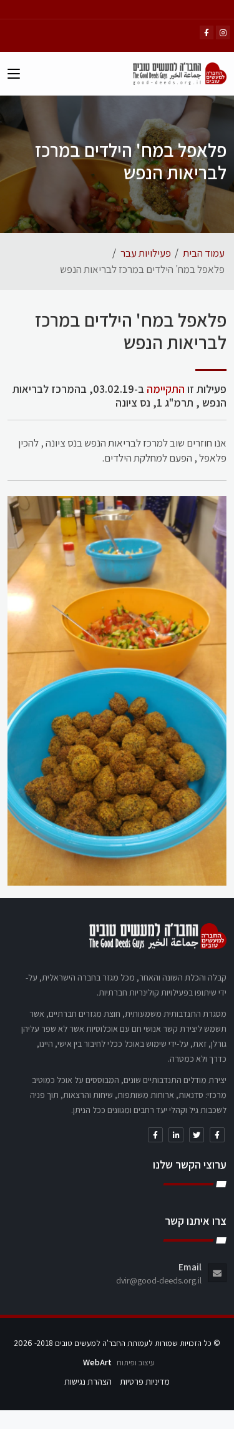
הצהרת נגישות (88, 1381)
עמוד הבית (204, 253)
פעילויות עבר (145, 253)
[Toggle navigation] (13, 76)
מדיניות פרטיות (145, 1381)
